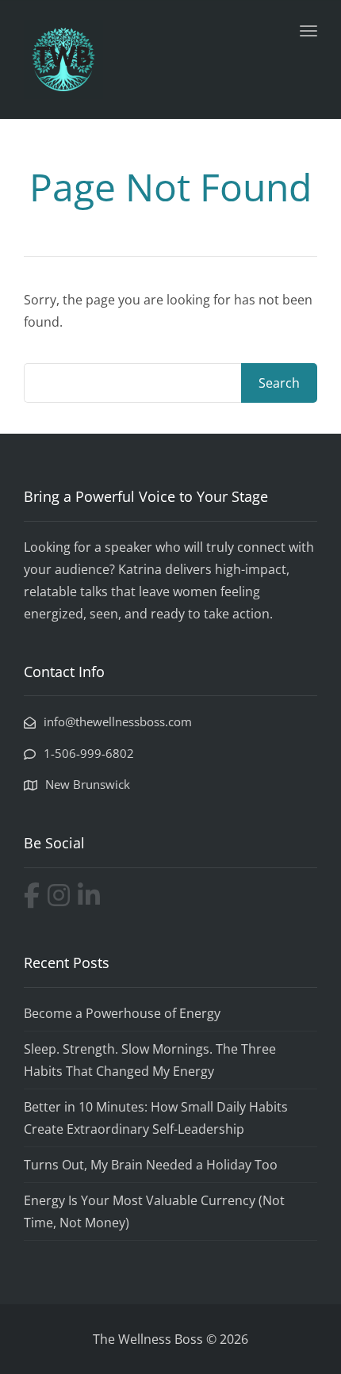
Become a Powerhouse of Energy (122, 1013)
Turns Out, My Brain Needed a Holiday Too (151, 1164)
